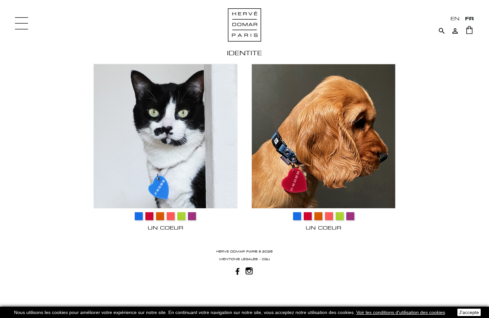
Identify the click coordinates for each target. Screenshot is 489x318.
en (454, 18)
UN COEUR (165, 228)
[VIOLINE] (192, 216)
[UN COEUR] (165, 136)
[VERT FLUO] (181, 216)
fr (469, 18)
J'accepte (469, 312)
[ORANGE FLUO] (160, 216)
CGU (266, 259)
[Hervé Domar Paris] (244, 24)
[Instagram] (249, 270)
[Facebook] (237, 270)
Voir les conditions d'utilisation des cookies (400, 312)
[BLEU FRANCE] (139, 216)
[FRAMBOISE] (149, 216)
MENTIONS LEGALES (238, 259)
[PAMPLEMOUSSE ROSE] (171, 216)
